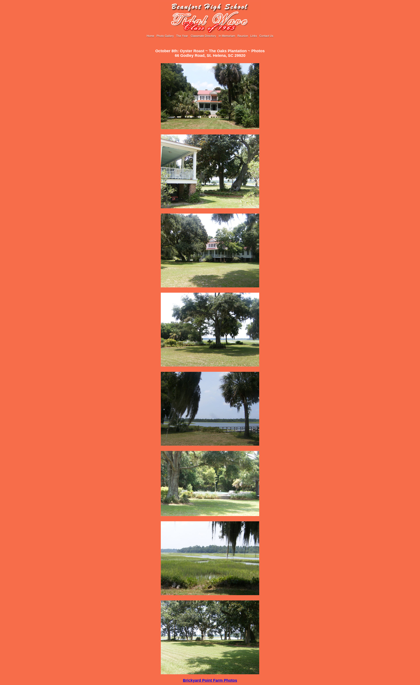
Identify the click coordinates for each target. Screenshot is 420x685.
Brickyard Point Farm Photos (210, 680)
